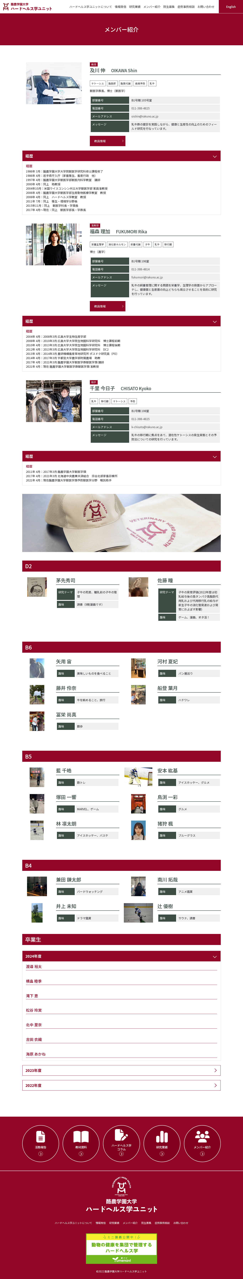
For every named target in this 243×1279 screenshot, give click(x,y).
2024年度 (33, 956)
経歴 (29, 155)
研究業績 (135, 6)
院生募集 (169, 6)
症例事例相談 (186, 6)
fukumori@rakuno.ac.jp (147, 277)
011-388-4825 (140, 108)
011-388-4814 (140, 269)
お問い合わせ (206, 6)
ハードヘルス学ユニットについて (90, 6)
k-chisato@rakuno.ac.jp (146, 427)
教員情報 (100, 141)
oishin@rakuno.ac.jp (144, 116)
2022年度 (33, 1085)
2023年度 (33, 1070)
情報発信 (120, 6)
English (231, 6)
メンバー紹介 (151, 6)
